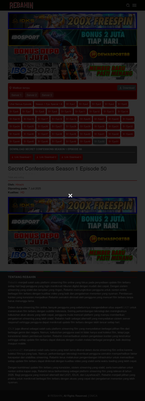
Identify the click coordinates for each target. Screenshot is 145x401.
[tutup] (70, 196)
